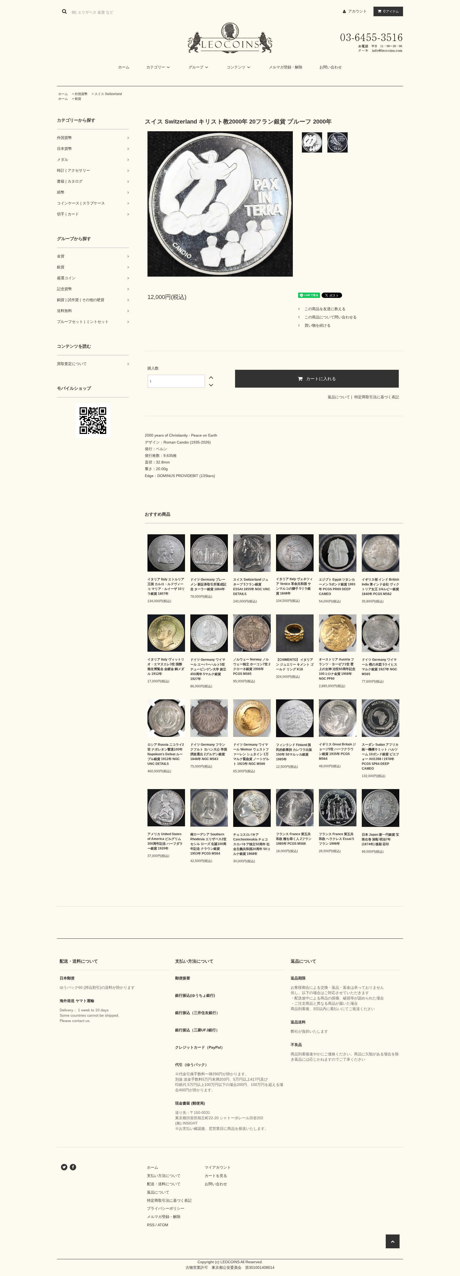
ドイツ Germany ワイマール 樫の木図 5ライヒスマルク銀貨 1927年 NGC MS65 (379, 667)
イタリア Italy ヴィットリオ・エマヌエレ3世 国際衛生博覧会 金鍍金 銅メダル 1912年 (165, 667)
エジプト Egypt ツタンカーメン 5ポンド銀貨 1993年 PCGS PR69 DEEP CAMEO (337, 587)
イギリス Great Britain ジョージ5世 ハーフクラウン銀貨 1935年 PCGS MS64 (337, 751)
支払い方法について (163, 1176)
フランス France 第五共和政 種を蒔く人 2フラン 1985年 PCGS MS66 (293, 839)
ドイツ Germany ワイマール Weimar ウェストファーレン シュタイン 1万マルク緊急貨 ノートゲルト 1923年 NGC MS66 (251, 754)
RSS (150, 1225)
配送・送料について (163, 1184)
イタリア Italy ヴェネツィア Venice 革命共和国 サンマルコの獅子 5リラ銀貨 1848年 (294, 586)
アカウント (357, 11)
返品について (339, 397)
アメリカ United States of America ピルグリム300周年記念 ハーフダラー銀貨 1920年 (165, 841)
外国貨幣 (81, 94)
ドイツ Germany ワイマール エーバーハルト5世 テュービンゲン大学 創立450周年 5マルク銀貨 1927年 (208, 669)
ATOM (163, 1225)
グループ (195, 67)
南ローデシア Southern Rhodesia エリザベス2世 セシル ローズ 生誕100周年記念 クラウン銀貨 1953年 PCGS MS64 (208, 843)
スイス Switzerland (108, 94)
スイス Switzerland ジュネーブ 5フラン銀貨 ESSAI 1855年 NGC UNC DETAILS (251, 587)
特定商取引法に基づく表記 (376, 397)
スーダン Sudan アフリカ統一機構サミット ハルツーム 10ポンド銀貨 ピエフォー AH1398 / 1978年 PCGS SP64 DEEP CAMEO (380, 756)
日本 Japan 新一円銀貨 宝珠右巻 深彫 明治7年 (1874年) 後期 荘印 (380, 839)
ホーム (123, 67)
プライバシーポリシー (165, 1208)
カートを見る (216, 1176)
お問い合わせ (330, 67)
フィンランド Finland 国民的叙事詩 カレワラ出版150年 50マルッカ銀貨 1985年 (294, 752)
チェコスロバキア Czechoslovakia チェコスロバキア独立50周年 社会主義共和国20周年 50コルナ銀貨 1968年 (251, 844)
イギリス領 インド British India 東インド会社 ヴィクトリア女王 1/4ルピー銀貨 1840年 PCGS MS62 (380, 587)
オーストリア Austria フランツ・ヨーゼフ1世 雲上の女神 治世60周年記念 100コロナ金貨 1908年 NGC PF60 (337, 669)
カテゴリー (155, 67)
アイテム (391, 11)
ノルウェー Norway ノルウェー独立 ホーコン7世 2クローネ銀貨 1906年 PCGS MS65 (251, 667)
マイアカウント (218, 1167)
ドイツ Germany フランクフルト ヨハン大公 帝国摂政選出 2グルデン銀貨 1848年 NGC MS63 (208, 752)
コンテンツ (236, 67)
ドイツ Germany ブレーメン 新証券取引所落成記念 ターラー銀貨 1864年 (208, 584)
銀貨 (78, 99)
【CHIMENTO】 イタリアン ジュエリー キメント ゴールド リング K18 (295, 664)
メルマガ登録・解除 (285, 67)
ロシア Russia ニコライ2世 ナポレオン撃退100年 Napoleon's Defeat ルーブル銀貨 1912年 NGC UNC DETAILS (165, 754)
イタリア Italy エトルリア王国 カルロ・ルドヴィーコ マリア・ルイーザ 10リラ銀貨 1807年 (166, 586)
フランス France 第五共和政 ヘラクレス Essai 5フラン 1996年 (336, 839)
